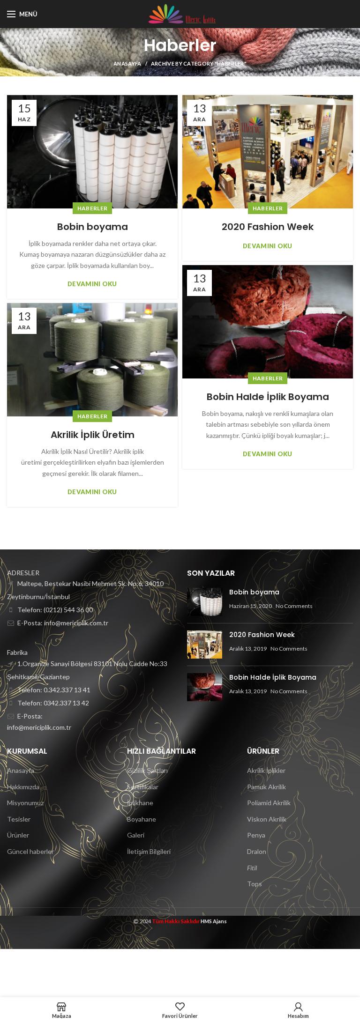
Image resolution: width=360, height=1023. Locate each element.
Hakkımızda (23, 787)
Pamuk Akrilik (266, 787)
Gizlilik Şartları (147, 770)
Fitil (252, 868)
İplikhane (140, 803)
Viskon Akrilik (266, 819)
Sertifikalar (142, 787)
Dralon (256, 851)
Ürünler (18, 835)
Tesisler (18, 819)
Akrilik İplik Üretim (93, 434)
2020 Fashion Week (268, 226)
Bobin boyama (92, 226)
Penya (256, 835)
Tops (254, 884)
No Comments (294, 605)
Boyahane (141, 819)
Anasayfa (127, 63)
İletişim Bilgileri (149, 851)
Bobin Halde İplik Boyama (268, 396)
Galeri (135, 835)
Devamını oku (92, 284)
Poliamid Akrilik (269, 803)
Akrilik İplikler (266, 770)
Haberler (92, 208)
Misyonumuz (25, 803)
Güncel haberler (30, 851)
